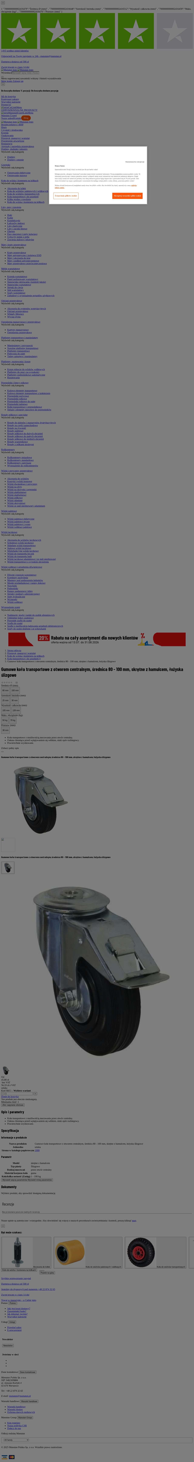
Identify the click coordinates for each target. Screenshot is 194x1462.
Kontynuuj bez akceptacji (135, 162)
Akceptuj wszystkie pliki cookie (127, 196)
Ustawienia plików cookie (66, 196)
